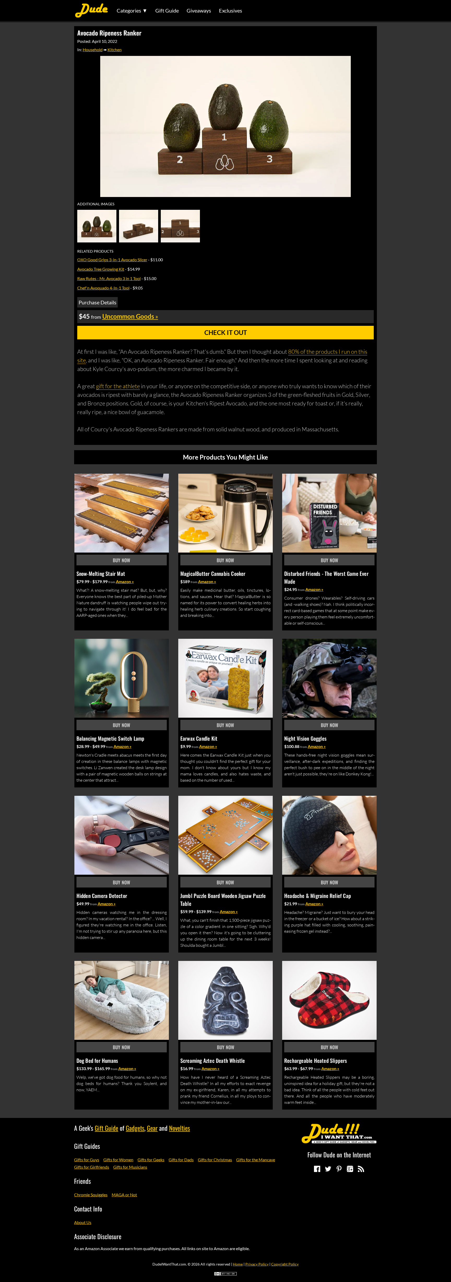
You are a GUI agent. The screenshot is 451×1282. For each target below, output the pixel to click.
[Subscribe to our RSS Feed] (361, 1169)
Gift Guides (87, 1146)
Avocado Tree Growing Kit (100, 268)
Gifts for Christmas (215, 1159)
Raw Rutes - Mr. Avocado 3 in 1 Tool (109, 278)
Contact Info (88, 1209)
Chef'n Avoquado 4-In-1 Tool (103, 287)
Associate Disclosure (97, 1236)
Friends (82, 1181)
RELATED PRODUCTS (95, 251)
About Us (82, 1222)
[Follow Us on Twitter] (328, 1169)
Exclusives (230, 10)
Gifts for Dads (181, 1159)
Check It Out (225, 332)
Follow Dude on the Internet (339, 1154)
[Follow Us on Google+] (350, 1169)
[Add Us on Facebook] (317, 1169)
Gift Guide (167, 10)
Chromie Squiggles (91, 1194)
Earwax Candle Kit (198, 738)
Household (93, 49)
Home (238, 1264)
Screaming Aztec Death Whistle (212, 1060)
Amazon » (125, 581)
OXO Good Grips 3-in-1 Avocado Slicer (112, 259)
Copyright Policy (285, 1264)
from (111, 582)
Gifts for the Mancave (255, 1159)
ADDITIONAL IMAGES (95, 204)
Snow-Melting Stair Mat (100, 573)
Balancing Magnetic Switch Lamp (110, 738)
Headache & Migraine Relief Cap (317, 896)
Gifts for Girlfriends (91, 1166)
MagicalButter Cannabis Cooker (213, 573)
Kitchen (115, 49)
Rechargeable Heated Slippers (315, 1060)
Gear (152, 1128)
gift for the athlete (118, 386)
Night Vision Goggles (305, 738)
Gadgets (135, 1128)
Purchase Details (97, 302)
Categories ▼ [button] (132, 10)
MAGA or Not (124, 1194)
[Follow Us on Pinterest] (339, 1169)
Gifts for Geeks (151, 1159)
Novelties (179, 1128)
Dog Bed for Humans (97, 1060)
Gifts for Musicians (130, 1166)
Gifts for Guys (86, 1159)
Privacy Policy (257, 1264)
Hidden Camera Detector (101, 896)
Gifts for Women (118, 1159)
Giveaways (199, 10)
